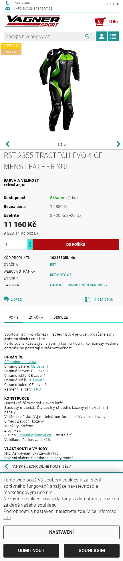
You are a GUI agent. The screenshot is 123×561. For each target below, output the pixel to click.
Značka (36, 318)
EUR (116, 4)
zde (7, 517)
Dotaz (16, 299)
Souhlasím (92, 550)
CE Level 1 (39, 366)
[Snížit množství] (30, 247)
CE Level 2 (36, 380)
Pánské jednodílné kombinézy (79, 285)
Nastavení (61, 532)
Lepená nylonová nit (34, 435)
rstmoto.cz (61, 275)
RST (53, 265)
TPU (37, 389)
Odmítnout (31, 550)
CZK (109, 4)
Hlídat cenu (103, 299)
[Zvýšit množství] (30, 242)
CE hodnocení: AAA (20, 362)
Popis (14, 318)
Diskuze (60, 318)
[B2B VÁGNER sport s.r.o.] (32, 22)
